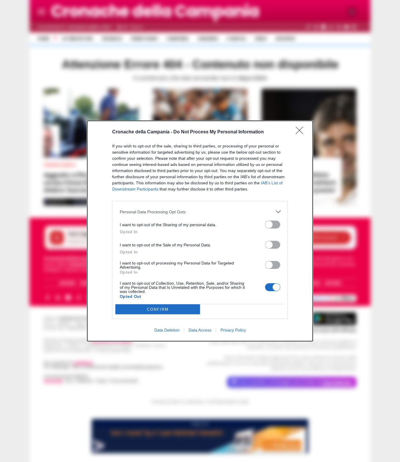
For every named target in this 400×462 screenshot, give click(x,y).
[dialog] (200, 231)
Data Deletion (167, 330)
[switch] (272, 225)
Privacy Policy (233, 330)
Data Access (200, 330)
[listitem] (200, 212)
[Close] (301, 132)
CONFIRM (158, 309)
